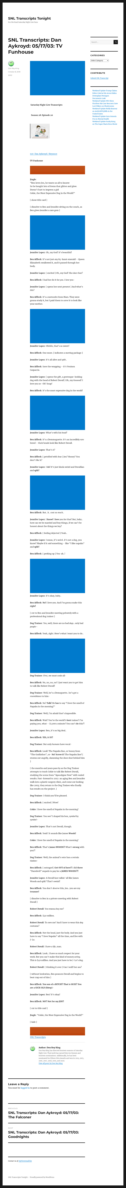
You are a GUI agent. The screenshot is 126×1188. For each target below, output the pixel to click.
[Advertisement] (58, 78)
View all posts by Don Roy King (51, 1063)
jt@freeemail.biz (25, 1161)
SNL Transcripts (38, 1037)
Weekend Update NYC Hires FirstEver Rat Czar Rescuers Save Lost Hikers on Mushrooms (105, 103)
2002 (10, 75)
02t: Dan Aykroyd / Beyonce (43, 154)
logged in (25, 1088)
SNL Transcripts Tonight (29, 18)
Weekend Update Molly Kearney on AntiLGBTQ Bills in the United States (104, 111)
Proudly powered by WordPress (42, 1177)
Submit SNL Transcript (99, 78)
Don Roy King (13, 68)
